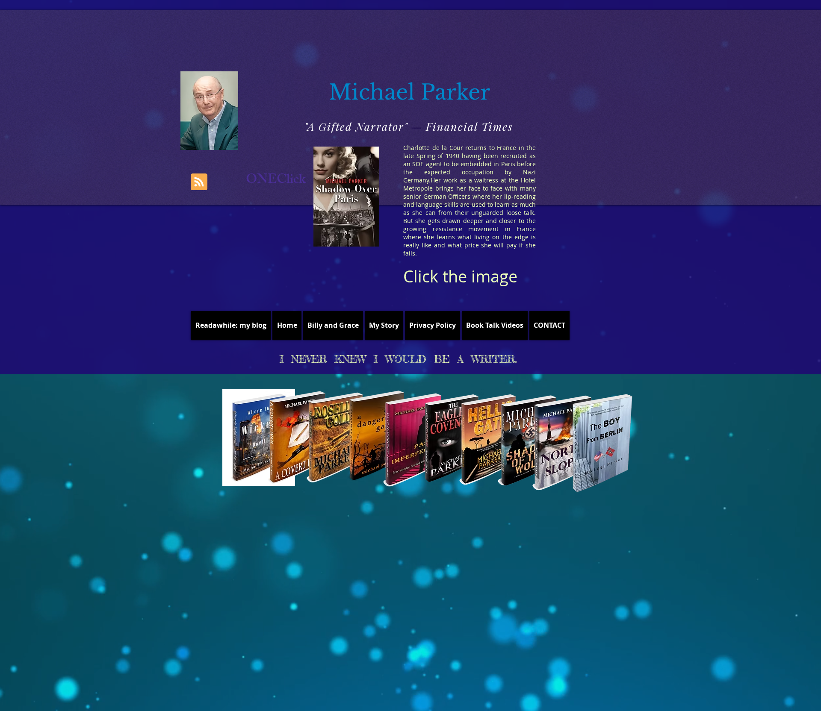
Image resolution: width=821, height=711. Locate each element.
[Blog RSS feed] (199, 182)
